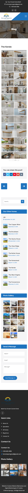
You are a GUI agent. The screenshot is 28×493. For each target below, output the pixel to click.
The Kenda (12, 267)
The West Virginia (14, 275)
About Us (5, 423)
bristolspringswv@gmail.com (14, 4)
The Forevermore (14, 282)
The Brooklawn (13, 231)
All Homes (5, 430)
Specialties (6, 426)
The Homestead (14, 260)
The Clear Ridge (14, 246)
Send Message (9, 378)
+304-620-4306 (15, 6)
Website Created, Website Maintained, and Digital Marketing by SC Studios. (14, 487)
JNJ (4, 217)
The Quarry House (14, 239)
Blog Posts (6, 433)
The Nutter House (14, 253)
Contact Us (6, 436)
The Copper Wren (14, 224)
